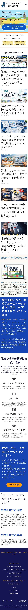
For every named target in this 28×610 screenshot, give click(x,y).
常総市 (19, 520)
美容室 (15, 319)
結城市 (11, 525)
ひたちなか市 (10, 514)
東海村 (18, 514)
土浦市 (11, 521)
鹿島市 (5, 521)
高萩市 (15, 518)
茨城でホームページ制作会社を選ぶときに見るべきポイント (13, 109)
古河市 (8, 523)
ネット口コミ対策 (11, 258)
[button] (26, 5)
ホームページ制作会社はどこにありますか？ (13, 498)
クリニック (4, 539)
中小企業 (14, 282)
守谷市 (16, 525)
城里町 (23, 521)
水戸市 (3, 516)
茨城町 (8, 516)
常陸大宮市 (8, 518)
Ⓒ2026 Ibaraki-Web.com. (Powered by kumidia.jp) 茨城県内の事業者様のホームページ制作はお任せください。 (14, 606)
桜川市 (19, 523)
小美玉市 (13, 520)
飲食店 (9, 319)
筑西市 (3, 523)
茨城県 (3, 514)
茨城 (2, 282)
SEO (5, 293)
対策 (15, 20)
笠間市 (7, 520)
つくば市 (17, 521)
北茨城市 (21, 518)
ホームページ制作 (20, 284)
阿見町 (5, 525)
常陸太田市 (15, 516)
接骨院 (3, 319)
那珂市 (23, 514)
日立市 (22, 516)
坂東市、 (14, 523)
